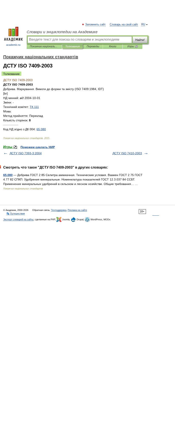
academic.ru (13, 44)
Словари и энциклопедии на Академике (62, 32)
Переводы (93, 46)
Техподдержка (58, 210)
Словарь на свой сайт (124, 24)
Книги (112, 46)
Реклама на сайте (77, 210)
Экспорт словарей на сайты (18, 219)
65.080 (8, 175)
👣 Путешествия (15, 213)
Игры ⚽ (132, 46)
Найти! (140, 40)
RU (143, 24)
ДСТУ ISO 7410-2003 (127, 153)
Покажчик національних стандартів (44, 46)
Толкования (72, 46)
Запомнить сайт (96, 24)
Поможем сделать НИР (37, 147)
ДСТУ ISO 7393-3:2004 (26, 153)
